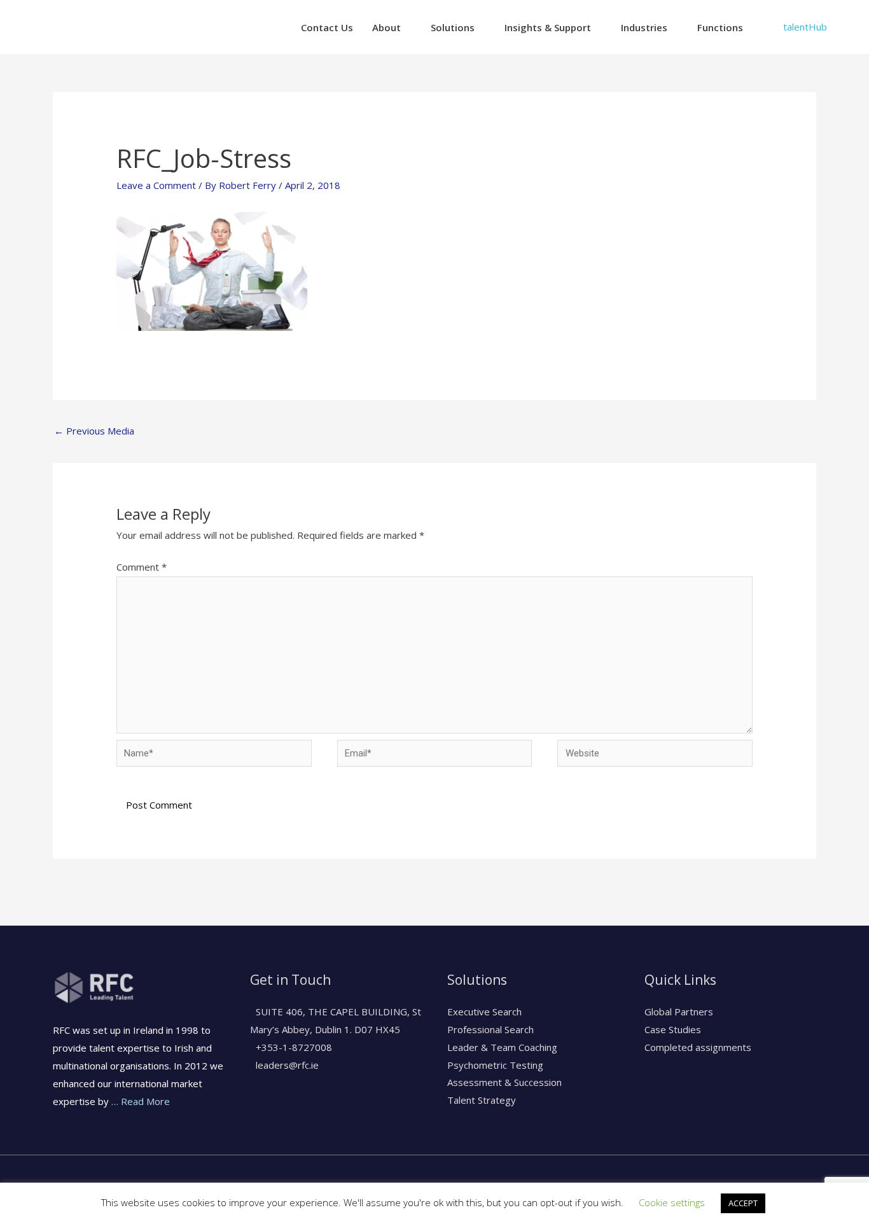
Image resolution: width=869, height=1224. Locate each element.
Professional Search (490, 1029)
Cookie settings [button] (672, 1202)
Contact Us (327, 27)
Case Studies (672, 1029)
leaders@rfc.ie (286, 1065)
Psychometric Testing (495, 1065)
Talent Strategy (481, 1100)
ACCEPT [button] (743, 1203)
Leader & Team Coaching (502, 1047)
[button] (805, 27)
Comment (141, 566)
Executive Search (484, 1011)
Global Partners (678, 1011)
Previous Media (94, 430)
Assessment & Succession (504, 1082)
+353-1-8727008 (292, 1047)
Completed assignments (697, 1047)
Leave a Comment (156, 185)
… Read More (140, 1101)
